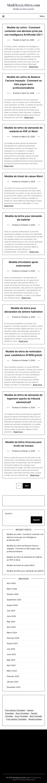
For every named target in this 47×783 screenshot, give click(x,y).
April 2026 (11, 583)
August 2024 (12, 605)
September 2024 (14, 600)
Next (27, 486)
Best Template (36, 716)
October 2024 (13, 594)
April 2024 (11, 627)
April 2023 (11, 665)
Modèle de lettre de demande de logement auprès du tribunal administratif (23, 399)
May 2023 (11, 660)
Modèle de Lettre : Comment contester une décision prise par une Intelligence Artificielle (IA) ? (23, 31)
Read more (33, 67)
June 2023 (11, 654)
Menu (42, 16)
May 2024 (11, 621)
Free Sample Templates (15, 710)
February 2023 (13, 676)
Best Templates (22, 713)
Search (8, 513)
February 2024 (13, 638)
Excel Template (21, 716)
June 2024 (11, 616)
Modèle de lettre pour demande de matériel (25, 571)
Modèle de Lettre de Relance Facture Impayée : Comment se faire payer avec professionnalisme (23, 549)
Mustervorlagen (35, 719)
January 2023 (12, 682)
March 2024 (12, 632)
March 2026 (12, 589)
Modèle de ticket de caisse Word (23, 176)
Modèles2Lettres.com (23, 5)
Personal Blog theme (27, 780)
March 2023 (12, 671)
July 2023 (11, 649)
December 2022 (13, 687)
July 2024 (11, 610)
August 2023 (12, 643)
